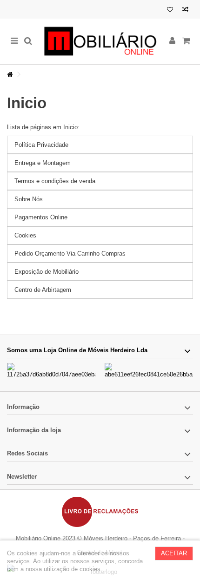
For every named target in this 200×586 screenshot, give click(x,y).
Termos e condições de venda (54, 181)
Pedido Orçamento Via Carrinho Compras (70, 253)
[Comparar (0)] (185, 10)
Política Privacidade (41, 144)
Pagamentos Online (40, 217)
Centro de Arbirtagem (42, 289)
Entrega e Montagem (42, 162)
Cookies (25, 235)
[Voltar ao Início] (10, 74)
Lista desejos (170, 10)
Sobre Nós (28, 199)
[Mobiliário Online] (100, 41)
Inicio (27, 103)
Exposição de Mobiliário (46, 271)
